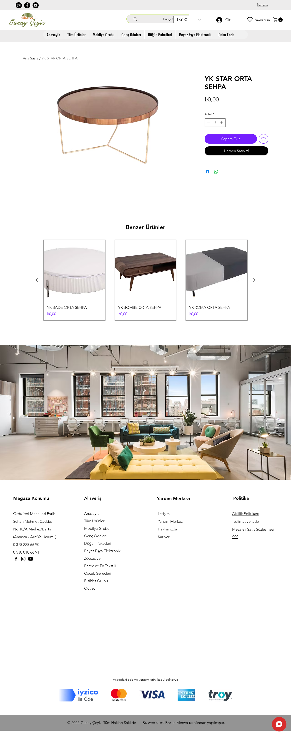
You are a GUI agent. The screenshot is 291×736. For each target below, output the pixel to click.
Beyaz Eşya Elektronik (102, 551)
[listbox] (188, 19)
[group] (145, 280)
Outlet (89, 588)
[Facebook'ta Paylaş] (207, 171)
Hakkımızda (167, 529)
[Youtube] (30, 559)
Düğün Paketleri (97, 543)
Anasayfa (92, 513)
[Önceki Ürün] (37, 280)
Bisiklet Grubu (96, 581)
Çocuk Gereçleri (97, 573)
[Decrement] (208, 123)
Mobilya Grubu (96, 528)
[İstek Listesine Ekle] (263, 139)
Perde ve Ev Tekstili (100, 566)
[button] (188, 19)
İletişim (164, 513)
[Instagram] (19, 5)
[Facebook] (27, 5)
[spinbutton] (215, 123)
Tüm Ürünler (94, 521)
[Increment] (222, 123)
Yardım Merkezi (170, 521)
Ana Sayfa (30, 58)
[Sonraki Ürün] (254, 280)
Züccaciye (92, 558)
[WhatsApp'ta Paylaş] (216, 171)
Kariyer (164, 537)
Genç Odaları (95, 536)
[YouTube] (36, 5)
